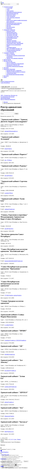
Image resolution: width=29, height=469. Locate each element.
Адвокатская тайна (11, 73)
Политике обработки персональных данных (10, 466)
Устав (8, 9)
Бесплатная (7, 97)
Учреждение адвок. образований (15, 43)
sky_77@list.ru (8, 160)
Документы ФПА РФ (12, 33)
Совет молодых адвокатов (13, 17)
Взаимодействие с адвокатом (14, 70)
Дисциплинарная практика (13, 50)
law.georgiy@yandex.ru (10, 370)
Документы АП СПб (12, 35)
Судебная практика (11, 51)
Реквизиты (9, 28)
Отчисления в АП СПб (12, 36)
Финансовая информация (13, 24)
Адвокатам (6, 29)
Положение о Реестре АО (13, 65)
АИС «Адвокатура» (6, 95)
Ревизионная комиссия (12, 13)
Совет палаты (10, 10)
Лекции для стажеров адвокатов (15, 58)
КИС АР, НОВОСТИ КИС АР (14, 48)
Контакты (6, 75)
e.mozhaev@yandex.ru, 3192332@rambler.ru (15, 340)
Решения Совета (11, 31)
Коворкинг (9, 39)
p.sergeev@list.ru (9, 193)
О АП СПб (9, 8)
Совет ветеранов (11, 16)
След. (15, 439)
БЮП (8, 46)
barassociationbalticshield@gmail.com (14, 261)
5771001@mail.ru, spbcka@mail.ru (13, 295)
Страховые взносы (11, 47)
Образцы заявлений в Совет (14, 42)
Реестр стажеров (11, 54)
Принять (26, 461)
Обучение (6, 67)
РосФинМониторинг (12, 38)
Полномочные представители (14, 23)
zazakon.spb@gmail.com (10, 386)
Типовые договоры (11, 40)
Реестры (6, 61)
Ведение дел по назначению (14, 44)
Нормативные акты (11, 32)
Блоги (5, 77)
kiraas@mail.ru (8, 148)
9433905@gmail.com (10, 354)
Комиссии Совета (11, 15)
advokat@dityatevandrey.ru (11, 131)
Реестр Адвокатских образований (15, 63)
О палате (6, 6)
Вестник (9, 25)
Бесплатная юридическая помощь (15, 74)
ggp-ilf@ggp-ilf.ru (9, 228)
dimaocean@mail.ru (9, 416)
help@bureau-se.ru (9, 431)
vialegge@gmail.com (10, 209)
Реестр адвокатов (11, 62)
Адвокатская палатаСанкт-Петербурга (7, 82)
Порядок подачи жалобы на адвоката (16, 71)
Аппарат (9, 19)
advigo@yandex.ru (9, 402)
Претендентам (7, 59)
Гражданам (6, 69)
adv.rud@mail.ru (8, 175)
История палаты (11, 27)
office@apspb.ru (4, 452)
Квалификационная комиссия (14, 12)
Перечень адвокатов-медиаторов (15, 66)
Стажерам (6, 52)
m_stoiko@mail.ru (9, 325)
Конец (19, 439)
